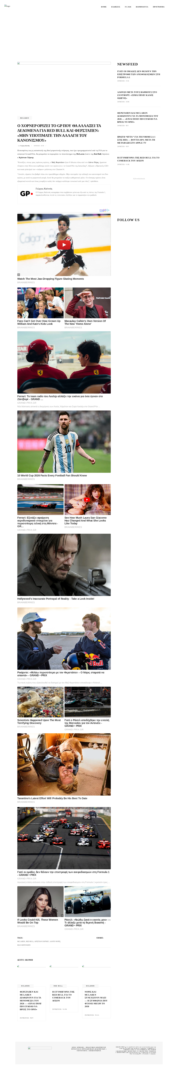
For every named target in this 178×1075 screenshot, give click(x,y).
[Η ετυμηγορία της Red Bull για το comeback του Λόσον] (64, 976)
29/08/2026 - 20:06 (123, 102)
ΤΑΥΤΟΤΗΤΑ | (83, 1050)
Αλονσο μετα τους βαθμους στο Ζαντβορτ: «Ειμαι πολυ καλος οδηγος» (137, 95)
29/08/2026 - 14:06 (59, 1009)
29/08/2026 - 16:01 (123, 146)
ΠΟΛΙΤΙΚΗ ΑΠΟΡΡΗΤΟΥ (96, 1047)
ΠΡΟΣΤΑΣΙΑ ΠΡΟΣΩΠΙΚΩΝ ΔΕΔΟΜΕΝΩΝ (88, 1049)
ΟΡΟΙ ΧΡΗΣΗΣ (78, 1047)
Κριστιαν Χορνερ (42, 941)
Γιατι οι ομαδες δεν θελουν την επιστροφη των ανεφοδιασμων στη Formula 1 (138, 74)
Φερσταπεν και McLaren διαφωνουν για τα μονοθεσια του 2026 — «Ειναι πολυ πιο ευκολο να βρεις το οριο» (31, 1000)
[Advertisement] (89, 33)
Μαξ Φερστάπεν (58, 162)
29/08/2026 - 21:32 (123, 81)
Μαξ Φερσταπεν (23, 945)
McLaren (24, 118)
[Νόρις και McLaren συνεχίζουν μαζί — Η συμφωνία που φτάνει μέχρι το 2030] (96, 976)
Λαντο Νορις (55, 941)
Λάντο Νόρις (93, 162)
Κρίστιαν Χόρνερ (26, 157)
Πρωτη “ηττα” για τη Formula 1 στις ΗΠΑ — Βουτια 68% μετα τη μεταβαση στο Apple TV (136, 140)
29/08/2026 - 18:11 (26, 1018)
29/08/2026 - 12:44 (92, 1015)
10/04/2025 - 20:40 (39, 145)
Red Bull (97, 154)
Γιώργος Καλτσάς (25, 145)
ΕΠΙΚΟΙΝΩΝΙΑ (95, 1050)
